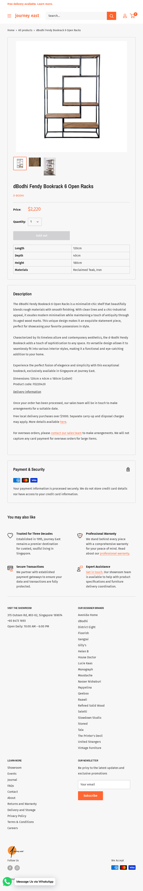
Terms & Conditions (20, 822)
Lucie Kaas (85, 663)
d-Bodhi (18, 195)
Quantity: (19, 222)
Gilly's (82, 645)
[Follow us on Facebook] (10, 867)
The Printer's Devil (90, 736)
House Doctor (87, 657)
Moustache (85, 675)
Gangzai (83, 639)
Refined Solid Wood (91, 705)
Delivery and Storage (21, 810)
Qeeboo (83, 693)
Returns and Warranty (22, 804)
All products (25, 30)
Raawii (82, 699)
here (63, 422)
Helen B (83, 651)
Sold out (41, 235)
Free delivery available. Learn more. (30, 4)
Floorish (83, 633)
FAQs (10, 786)
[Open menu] (9, 15)
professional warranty (114, 553)
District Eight (87, 627)
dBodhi (83, 621)
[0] (132, 16)
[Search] (111, 16)
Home (11, 30)
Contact (12, 791)
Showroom (14, 767)
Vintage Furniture (89, 748)
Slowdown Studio (89, 717)
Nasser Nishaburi (89, 681)
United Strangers (89, 742)
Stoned (83, 723)
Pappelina (85, 687)
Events (11, 773)
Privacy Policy (16, 816)
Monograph (85, 669)
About (11, 798)
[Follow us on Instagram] (17, 867)
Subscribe (90, 795)
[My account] (125, 16)
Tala (81, 730)
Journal (12, 780)
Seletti (82, 711)
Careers (12, 828)
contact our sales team (66, 433)
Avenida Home (88, 615)
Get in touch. (94, 572)
